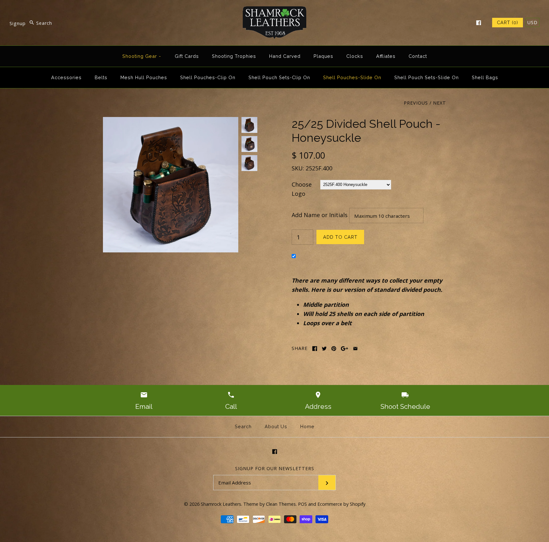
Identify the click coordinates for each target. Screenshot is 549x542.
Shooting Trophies (234, 56)
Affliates (386, 56)
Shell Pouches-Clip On (207, 77)
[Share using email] (355, 348)
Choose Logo (302, 189)
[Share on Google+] (344, 348)
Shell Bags (485, 77)
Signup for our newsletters (274, 468)
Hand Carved (285, 56)
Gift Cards (187, 56)
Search (243, 426)
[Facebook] (478, 22)
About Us (276, 426)
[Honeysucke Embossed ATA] (249, 144)
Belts (101, 77)
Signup (18, 23)
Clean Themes (281, 504)
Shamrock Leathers (221, 504)
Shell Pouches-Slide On (352, 77)
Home (307, 426)
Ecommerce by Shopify (341, 504)
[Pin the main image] (333, 348)
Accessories (66, 77)
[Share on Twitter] (324, 348)
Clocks (354, 56)
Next (439, 103)
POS (302, 504)
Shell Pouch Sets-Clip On (279, 77)
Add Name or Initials (320, 214)
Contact (418, 56)
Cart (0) (507, 22)
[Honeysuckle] (170, 121)
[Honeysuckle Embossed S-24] (249, 163)
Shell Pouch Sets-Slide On (426, 77)
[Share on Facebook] (314, 348)
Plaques (323, 56)
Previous (416, 103)
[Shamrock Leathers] (274, 11)
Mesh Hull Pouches (143, 77)
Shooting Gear (141, 56)
